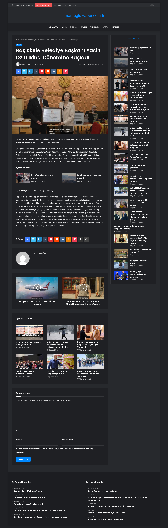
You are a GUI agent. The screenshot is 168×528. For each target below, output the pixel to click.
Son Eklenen (133, 38)
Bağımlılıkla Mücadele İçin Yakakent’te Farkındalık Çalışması (89, 373)
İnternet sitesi (67, 439)
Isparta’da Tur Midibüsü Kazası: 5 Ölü (140, 251)
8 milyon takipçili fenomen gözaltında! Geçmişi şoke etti (139, 83)
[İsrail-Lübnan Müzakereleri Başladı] (69, 178)
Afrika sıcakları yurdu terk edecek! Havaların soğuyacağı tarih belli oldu (59, 344)
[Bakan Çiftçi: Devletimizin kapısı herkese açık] (121, 275)
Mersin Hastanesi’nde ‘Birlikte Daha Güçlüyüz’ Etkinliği (130, 227)
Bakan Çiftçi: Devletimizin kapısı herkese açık (138, 274)
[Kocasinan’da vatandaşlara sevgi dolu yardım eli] (60, 361)
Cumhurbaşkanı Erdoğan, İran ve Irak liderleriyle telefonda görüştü (139, 216)
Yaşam (105, 27)
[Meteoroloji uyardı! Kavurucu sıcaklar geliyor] (121, 203)
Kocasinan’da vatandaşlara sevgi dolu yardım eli (59, 372)
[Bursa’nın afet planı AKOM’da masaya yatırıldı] (29, 332)
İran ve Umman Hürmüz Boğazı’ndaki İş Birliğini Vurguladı (87, 344)
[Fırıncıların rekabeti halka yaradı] (121, 73)
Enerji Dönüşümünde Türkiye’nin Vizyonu (25, 372)
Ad (17, 430)
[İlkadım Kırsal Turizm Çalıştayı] (121, 168)
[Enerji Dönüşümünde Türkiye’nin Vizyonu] (29, 361)
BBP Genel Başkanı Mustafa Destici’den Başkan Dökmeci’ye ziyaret (139, 239)
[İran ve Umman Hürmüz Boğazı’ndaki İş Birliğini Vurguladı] (90, 332)
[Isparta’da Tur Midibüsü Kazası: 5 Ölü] (121, 253)
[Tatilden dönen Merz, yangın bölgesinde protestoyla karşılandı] (121, 107)
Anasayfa (53, 27)
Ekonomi (74, 27)
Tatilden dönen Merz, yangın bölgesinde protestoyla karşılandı (140, 107)
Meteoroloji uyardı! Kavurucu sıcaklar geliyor (138, 202)
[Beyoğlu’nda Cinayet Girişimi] (121, 264)
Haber (64, 27)
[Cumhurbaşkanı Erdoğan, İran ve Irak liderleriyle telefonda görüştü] (121, 215)
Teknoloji (94, 27)
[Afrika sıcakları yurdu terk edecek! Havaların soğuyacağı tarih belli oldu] (60, 332)
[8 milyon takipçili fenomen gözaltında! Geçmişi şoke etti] (121, 84)
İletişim (115, 27)
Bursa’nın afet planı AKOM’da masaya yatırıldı (29, 343)
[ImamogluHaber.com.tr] (84, 15)
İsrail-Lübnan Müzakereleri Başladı (139, 60)
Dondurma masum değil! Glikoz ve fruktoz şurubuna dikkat (141, 95)
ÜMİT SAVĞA (25, 64)
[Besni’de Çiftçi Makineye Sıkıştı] (23, 178)
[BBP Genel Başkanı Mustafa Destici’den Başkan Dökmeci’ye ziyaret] (121, 238)
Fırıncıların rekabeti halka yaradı (65, 5)
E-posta (19, 439)
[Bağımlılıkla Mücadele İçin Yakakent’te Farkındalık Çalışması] (90, 361)
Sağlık (84, 27)
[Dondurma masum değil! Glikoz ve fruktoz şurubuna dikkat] (121, 96)
